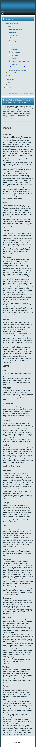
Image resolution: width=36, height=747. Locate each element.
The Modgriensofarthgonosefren (19, 61)
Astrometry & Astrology (16, 29)
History (11, 76)
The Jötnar (13, 58)
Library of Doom (14, 73)
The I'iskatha (14, 55)
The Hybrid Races (15, 52)
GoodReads (10, 88)
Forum (9, 82)
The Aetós (13, 38)
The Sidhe (13, 64)
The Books (10, 79)
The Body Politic (14, 35)
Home (9, 26)
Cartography (12, 32)
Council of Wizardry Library (17, 70)
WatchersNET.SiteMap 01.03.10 (27, 93)
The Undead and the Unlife (18, 67)
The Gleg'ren (14, 41)
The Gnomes (14, 44)
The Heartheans (15, 47)
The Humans (14, 49)
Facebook (10, 85)
